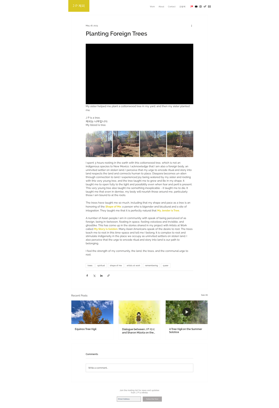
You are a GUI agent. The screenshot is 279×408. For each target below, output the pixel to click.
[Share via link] (108, 275)
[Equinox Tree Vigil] (92, 312)
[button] (209, 6)
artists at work (133, 265)
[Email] (204, 6)
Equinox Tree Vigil (85, 329)
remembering (151, 265)
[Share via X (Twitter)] (94, 275)
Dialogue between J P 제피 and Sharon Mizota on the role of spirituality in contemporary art (138, 331)
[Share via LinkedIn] (101, 275)
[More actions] (191, 25)
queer (165, 265)
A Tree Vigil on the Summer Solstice (185, 331)
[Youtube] (196, 6)
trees (90, 265)
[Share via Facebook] (87, 275)
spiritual (101, 265)
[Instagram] (200, 6)
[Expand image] (99, 144)
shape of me (116, 265)
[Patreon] (191, 6)
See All (204, 295)
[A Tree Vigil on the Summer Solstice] (187, 312)
